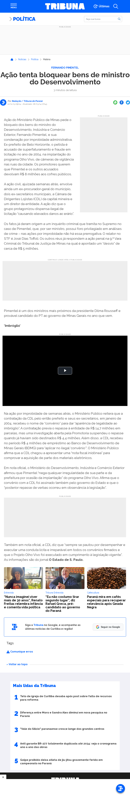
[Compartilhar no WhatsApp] (115, 102)
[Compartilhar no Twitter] (128, 102)
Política (24, 19)
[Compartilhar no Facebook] (122, 102)
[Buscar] (119, 19)
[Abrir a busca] (116, 6)
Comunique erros (21, 651)
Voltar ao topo (18, 664)
